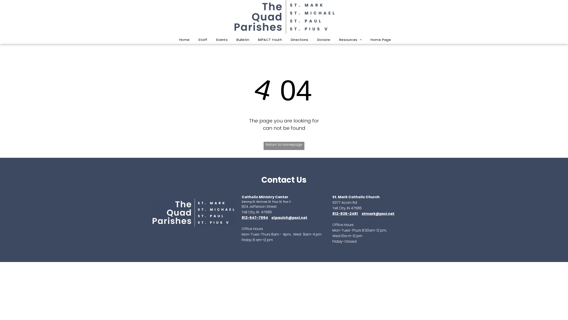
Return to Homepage (284, 144)
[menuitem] (184, 39)
